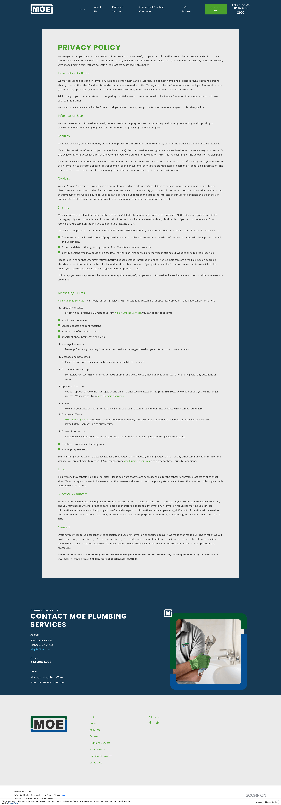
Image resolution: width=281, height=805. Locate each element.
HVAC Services (98, 749)
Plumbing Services (100, 742)
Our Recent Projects (101, 756)
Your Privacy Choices (52, 795)
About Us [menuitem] (97, 9)
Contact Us (96, 762)
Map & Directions (40, 649)
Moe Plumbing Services (71, 300)
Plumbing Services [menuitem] (117, 9)
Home (93, 723)
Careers (94, 736)
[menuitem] (18, 799)
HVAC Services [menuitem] (186, 9)
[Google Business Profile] (157, 722)
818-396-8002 (241, 10)
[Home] (42, 9)
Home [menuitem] (82, 9)
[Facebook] (150, 722)
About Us (95, 729)
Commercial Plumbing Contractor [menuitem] (151, 9)
